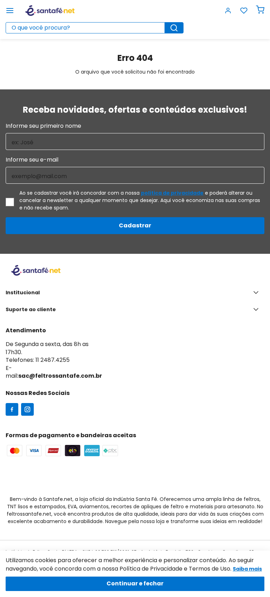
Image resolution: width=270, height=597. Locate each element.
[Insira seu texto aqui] (12, 410)
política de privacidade (172, 192)
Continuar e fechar (135, 583)
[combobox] (95, 27)
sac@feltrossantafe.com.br (60, 376)
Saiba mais (247, 568)
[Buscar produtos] (174, 28)
